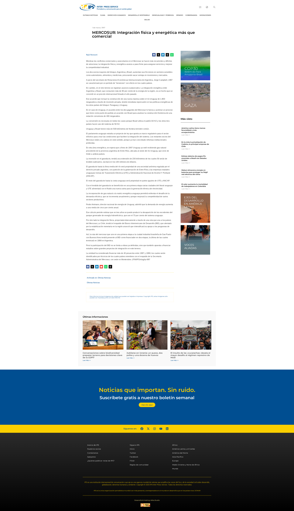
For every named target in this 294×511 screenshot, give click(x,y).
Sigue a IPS (135, 445)
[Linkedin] (167, 429)
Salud (147, 20)
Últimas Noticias (90, 15)
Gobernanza (191, 15)
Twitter (133, 453)
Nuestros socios (94, 449)
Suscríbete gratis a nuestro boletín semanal (147, 397)
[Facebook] (142, 429)
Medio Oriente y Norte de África (186, 465)
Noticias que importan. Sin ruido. (147, 389)
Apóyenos (91, 457)
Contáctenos (92, 453)
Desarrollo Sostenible (139, 15)
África (174, 445)
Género (179, 15)
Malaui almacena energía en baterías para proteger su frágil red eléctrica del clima (194, 172)
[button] (214, 7)
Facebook (134, 457)
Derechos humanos (117, 15)
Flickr (132, 461)
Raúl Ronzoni (91, 55)
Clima (102, 15)
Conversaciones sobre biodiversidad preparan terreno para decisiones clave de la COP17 (102, 355)
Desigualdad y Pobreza (163, 15)
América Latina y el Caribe (183, 449)
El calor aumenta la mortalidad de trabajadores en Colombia (194, 185)
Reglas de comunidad (139, 465)
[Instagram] (154, 429)
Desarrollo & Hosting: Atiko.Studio (147, 500)
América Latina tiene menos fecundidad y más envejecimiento (193, 130)
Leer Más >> (185, 135)
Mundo (175, 469)
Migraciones (205, 15)
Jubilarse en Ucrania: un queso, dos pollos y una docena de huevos (145, 354)
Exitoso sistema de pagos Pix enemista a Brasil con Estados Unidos (193, 158)
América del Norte (180, 453)
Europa (175, 461)
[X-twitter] (148, 429)
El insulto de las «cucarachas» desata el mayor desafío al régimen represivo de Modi (190, 355)
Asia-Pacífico (177, 457)
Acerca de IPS (93, 445)
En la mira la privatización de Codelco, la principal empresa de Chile (195, 144)
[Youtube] (161, 429)
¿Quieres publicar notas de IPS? (100, 461)
